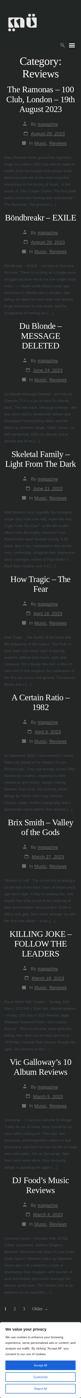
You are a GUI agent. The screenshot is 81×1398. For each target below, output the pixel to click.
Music (40, 143)
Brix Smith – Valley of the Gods (40, 827)
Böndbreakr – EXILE (40, 217)
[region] (40, 1360)
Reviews (58, 143)
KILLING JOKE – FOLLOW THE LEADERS (41, 943)
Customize (40, 1377)
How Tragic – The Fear (40, 584)
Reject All (40, 1388)
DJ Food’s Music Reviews (40, 1185)
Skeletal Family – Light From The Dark (40, 459)
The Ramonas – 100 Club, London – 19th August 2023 (40, 99)
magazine (48, 124)
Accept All (40, 1365)
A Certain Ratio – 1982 (40, 702)
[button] (62, 44)
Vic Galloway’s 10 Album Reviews (40, 1067)
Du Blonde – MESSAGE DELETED (40, 335)
